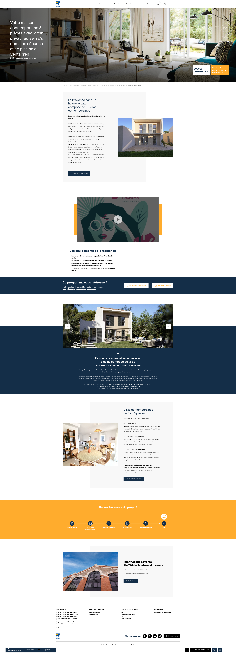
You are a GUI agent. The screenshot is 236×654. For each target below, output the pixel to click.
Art (122, 616)
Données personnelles (118, 645)
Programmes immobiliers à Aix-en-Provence (66, 619)
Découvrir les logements (133, 479)
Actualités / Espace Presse (162, 612)
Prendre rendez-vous (164, 285)
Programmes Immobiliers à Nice (66, 622)
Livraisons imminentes (63, 626)
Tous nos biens (74, 85)
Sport (123, 612)
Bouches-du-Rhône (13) (109, 85)
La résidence (30, 649)
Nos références (93, 614)
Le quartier (46, 649)
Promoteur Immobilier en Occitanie (66, 616)
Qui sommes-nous (94, 612)
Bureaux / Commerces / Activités (66, 624)
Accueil (65, 85)
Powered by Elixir (131, 645)
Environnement (126, 618)
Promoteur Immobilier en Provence (66, 612)
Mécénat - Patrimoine (128, 614)
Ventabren (122, 85)
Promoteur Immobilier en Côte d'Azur (67, 614)
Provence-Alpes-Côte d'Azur (90, 85)
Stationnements (60, 628)
